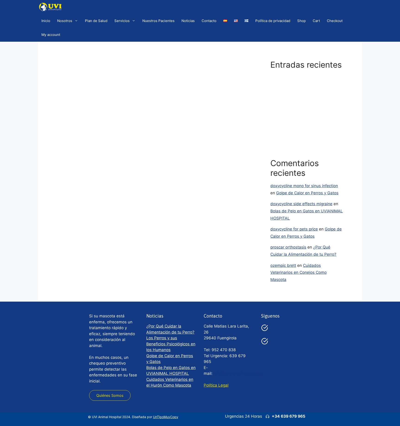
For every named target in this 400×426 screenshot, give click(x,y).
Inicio (45, 21)
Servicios (122, 21)
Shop (301, 21)
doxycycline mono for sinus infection (304, 185)
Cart (316, 21)
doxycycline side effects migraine (301, 204)
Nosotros (64, 21)
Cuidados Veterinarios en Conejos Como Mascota (298, 272)
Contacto (209, 21)
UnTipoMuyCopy (165, 417)
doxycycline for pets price (294, 229)
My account (50, 34)
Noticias (188, 21)
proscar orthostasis (288, 247)
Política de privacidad (272, 21)
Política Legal (216, 385)
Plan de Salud (96, 21)
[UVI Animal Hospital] (50, 7)
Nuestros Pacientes (158, 21)
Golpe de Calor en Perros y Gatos (301, 104)
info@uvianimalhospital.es (238, 373)
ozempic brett (283, 265)
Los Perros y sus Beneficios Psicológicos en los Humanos (170, 344)
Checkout (335, 21)
